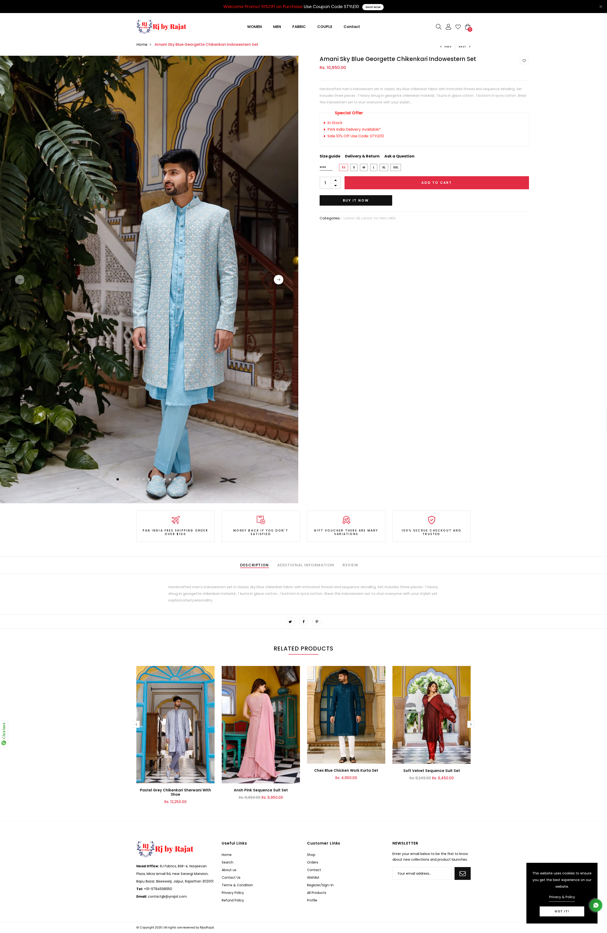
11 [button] (170, 479)
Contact (352, 26)
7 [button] (149, 479)
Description (254, 565)
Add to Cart (436, 182)
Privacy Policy (233, 892)
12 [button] (175, 479)
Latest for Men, (375, 218)
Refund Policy (233, 900)
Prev (448, 46)
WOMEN (254, 26)
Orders (312, 862)
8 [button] (154, 479)
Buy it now (356, 200)
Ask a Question (399, 156)
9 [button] (160, 479)
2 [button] (123, 479)
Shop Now (373, 7)
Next (462, 46)
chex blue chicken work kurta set (346, 770)
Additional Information (305, 565)
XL (384, 167)
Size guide (330, 156)
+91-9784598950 (157, 889)
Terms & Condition (237, 885)
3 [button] (128, 479)
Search (227, 862)
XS (343, 167)
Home (141, 44)
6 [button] (144, 479)
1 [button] (117, 479)
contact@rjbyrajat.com (167, 896)
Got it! (562, 911)
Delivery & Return (362, 156)
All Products (316, 892)
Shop (311, 854)
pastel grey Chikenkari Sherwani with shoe (175, 792)
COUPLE (324, 26)
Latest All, (352, 218)
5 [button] (139, 479)
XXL (395, 167)
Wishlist (313, 877)
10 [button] (165, 479)
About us (229, 870)
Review (351, 565)
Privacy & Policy (562, 897)
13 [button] (180, 479)
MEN (277, 26)
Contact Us (231, 877)
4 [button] (133, 479)
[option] (149, 279)
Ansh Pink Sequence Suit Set (261, 790)
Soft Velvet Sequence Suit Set (431, 770)
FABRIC (299, 26)
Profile (312, 900)
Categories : (330, 218)
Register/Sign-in (320, 885)
